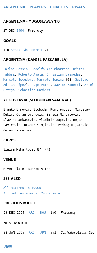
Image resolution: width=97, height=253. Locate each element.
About (9, 246)
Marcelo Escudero (18, 79)
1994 (20, 31)
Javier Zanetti (67, 85)
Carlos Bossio (15, 69)
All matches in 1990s (22, 188)
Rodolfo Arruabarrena (50, 69)
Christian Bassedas (64, 74)
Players (38, 6)
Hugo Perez (41, 85)
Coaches (59, 6)
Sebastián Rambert (27, 50)
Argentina (14, 6)
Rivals (78, 6)
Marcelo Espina (50, 79)
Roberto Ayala (30, 74)
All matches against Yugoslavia (31, 193)
